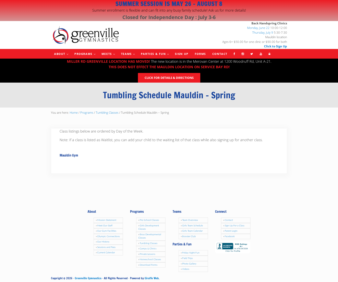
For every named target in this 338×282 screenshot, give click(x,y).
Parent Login (231, 231)
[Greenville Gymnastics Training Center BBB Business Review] (232, 247)
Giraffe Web (152, 278)
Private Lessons (147, 254)
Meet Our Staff (105, 225)
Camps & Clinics (148, 248)
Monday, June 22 (258, 28)
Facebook (230, 236)
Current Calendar (106, 252)
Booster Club (189, 236)
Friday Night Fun (190, 253)
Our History (103, 242)
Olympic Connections (108, 236)
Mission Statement (106, 220)
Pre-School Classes (149, 220)
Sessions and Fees (106, 247)
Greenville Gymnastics (88, 278)
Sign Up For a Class (234, 225)
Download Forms (148, 265)
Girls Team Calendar (192, 231)
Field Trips (187, 258)
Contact (229, 220)
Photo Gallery (189, 264)
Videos (185, 269)
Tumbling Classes (148, 243)
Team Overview (190, 220)
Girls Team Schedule (192, 225)
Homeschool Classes (150, 259)
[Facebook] (234, 53)
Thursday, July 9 (262, 32)
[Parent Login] (269, 53)
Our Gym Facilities (106, 231)
